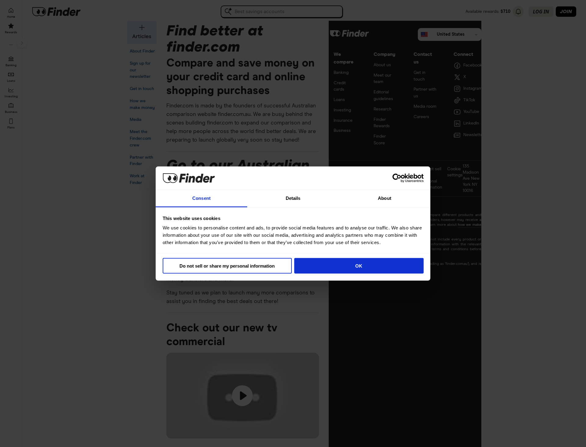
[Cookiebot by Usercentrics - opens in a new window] (397, 177)
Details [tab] (293, 198)
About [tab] (384, 198)
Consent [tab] (201, 198)
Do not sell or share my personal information (227, 265)
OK (358, 265)
